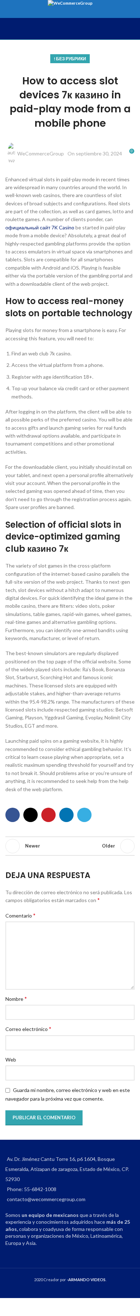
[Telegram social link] (84, 815)
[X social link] (30, 815)
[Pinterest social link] (48, 815)
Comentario (20, 915)
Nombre (16, 998)
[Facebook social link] (12, 815)
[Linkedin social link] (66, 815)
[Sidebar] (9, 1307)
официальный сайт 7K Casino (39, 227)
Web (10, 1059)
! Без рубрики (70, 58)
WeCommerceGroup (40, 153)
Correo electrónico (28, 1028)
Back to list (70, 846)
